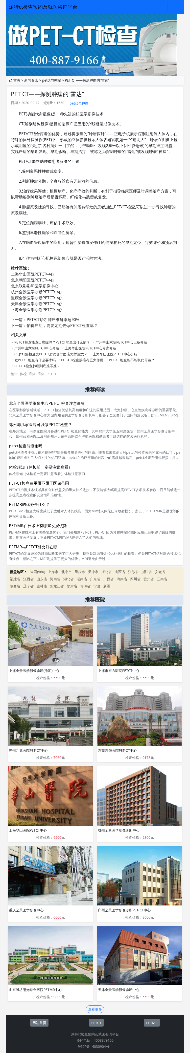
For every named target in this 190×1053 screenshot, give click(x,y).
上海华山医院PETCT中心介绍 (115, 354)
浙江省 (147, 571)
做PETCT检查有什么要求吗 (35, 360)
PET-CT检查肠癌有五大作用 (82, 360)
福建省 (15, 579)
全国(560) (37, 571)
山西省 (120, 571)
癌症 (32, 373)
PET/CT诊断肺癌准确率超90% (53, 319)
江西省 (28, 579)
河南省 (55, 579)
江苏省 (133, 571)
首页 (16, 80)
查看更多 (95, 1009)
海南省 (122, 579)
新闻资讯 (31, 80)
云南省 (162, 579)
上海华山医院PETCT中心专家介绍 (90, 348)
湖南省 (82, 579)
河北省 (106, 571)
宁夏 (97, 586)
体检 (23, 373)
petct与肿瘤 (51, 80)
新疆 (106, 586)
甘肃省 (72, 586)
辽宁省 (28, 586)
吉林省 (42, 586)
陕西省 (15, 586)
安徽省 (160, 571)
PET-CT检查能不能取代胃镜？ (132, 360)
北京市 (66, 571)
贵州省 (148, 579)
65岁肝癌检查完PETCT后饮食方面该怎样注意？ (50, 354)
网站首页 (39, 1022)
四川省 (135, 579)
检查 (14, 373)
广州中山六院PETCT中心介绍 (36, 348)
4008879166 (104, 1040)
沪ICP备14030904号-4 (95, 1046)
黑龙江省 (57, 586)
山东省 (42, 579)
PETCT (52, 373)
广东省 (95, 579)
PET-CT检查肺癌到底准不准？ (37, 366)
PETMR (152, 1022)
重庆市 (80, 571)
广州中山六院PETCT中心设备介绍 (121, 342)
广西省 (108, 579)
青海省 (85, 586)
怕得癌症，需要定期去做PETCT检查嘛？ (62, 325)
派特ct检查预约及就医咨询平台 (43, 6)
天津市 (93, 571)
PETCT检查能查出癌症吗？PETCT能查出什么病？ (52, 342)
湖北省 (68, 579)
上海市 (53, 571)
